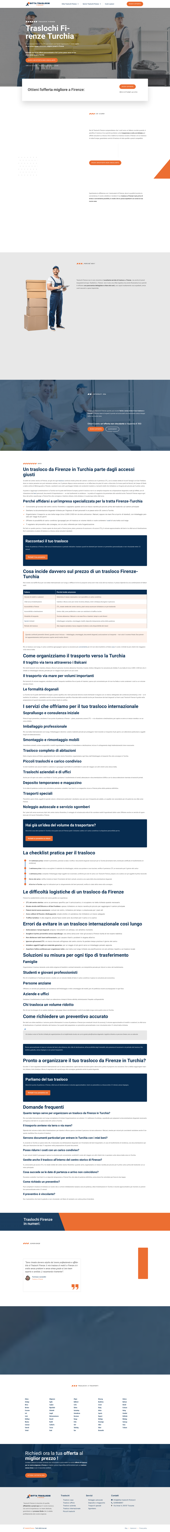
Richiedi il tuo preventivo (36, 557)
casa (113, 647)
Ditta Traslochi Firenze (69, 4)
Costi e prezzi (109, 4)
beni (35, 493)
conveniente (83, 647)
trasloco (61, 481)
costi (109, 520)
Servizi (26, 621)
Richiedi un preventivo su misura (39, 838)
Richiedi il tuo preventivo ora (38, 1093)
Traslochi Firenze (29, 1528)
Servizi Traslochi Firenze (91, 4)
